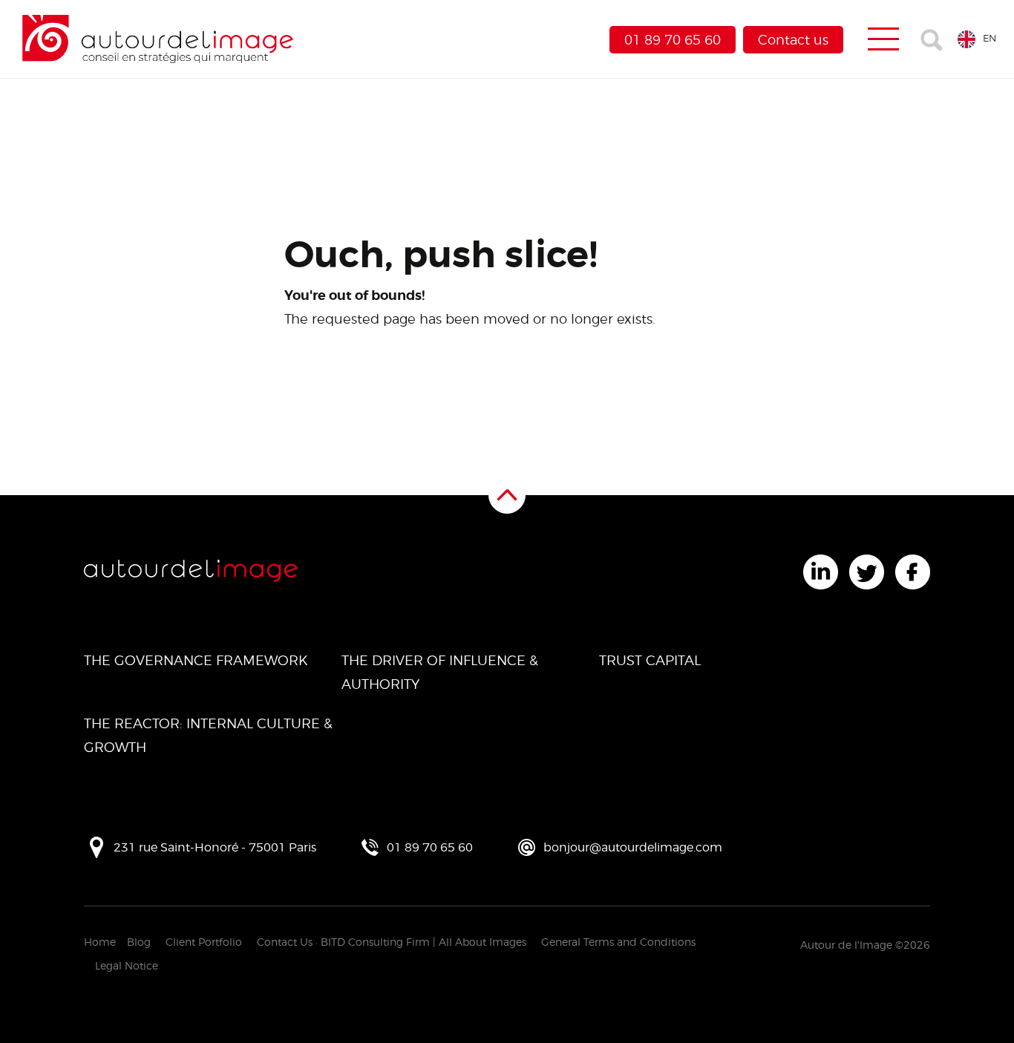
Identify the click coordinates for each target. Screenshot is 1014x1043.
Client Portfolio (204, 941)
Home (100, 941)
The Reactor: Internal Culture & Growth (208, 735)
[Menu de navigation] (883, 39)
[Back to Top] (507, 495)
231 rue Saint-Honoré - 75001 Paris (215, 847)
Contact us (793, 40)
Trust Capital (650, 660)
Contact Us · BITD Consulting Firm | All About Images (391, 941)
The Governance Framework (196, 660)
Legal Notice (126, 965)
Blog (139, 941)
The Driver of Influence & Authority (439, 672)
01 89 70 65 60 (672, 40)
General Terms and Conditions (618, 941)
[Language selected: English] (963, 38)
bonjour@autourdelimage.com (632, 847)
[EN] (963, 38)
